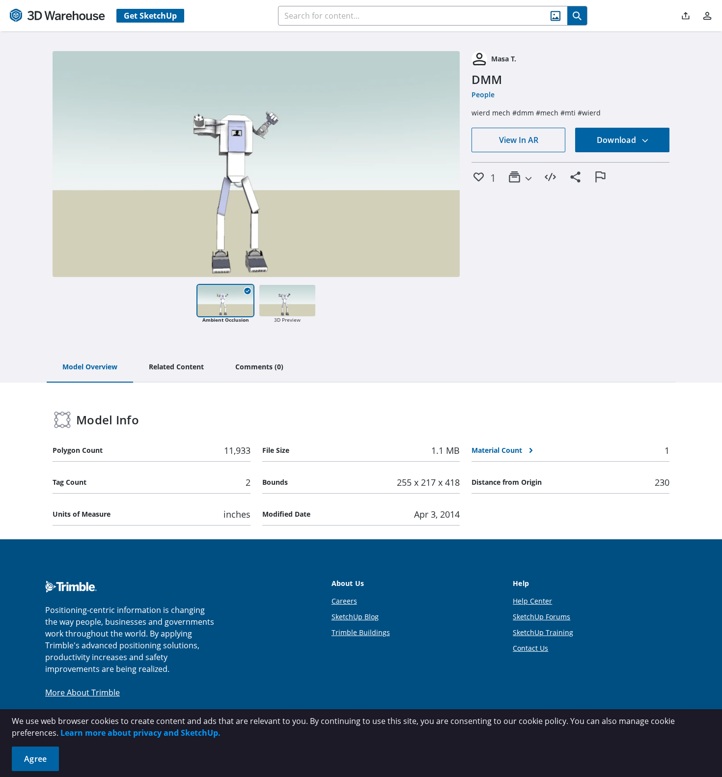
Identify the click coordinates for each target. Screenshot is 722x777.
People (483, 94)
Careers (344, 601)
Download (617, 140)
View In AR (518, 140)
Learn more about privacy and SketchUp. (140, 732)
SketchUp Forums (541, 616)
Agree (35, 758)
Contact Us (530, 648)
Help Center (532, 601)
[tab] (90, 367)
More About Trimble (82, 692)
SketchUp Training (543, 632)
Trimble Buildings (361, 632)
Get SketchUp (150, 15)
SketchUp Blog (355, 616)
